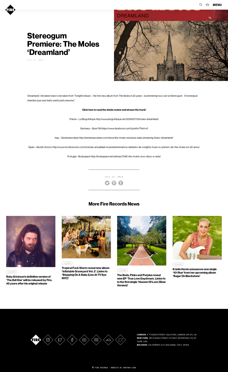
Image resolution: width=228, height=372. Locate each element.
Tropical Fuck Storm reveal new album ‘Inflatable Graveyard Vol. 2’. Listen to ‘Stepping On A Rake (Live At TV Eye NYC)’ (86, 273)
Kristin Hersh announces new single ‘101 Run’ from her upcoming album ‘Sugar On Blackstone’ (195, 273)
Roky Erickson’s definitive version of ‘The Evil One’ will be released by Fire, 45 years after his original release (29, 280)
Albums (12, 272)
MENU (217, 5)
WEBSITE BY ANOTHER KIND (123, 367)
